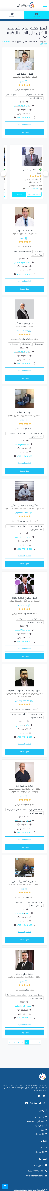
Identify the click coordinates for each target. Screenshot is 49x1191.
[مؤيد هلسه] (24, 398)
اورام (22, 888)
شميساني (20, 725)
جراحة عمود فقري (22, 512)
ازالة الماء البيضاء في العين (22, 251)
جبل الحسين (19, 913)
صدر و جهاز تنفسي (22, 700)
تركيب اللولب (26, 344)
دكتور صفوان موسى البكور (24, 505)
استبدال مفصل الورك (36, 433)
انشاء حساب (39, 1134)
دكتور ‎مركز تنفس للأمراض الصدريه (24, 690)
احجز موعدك (24, 132)
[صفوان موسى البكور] (24, 491)
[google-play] (39, 1096)
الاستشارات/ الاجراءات (35, 1121)
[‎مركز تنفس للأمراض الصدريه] (24, 676)
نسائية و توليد (22, 330)
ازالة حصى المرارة (36, 905)
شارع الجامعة (20, 630)
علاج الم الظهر (11, 94)
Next (3, 173)
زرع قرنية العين (37, 254)
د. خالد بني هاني (33, 169)
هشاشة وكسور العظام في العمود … (31, 94)
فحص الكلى (21, 618)
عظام (22, 81)
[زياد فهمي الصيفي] (24, 867)
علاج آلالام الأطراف (36, 98)
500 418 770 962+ (24, 117)
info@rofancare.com (34, 1176)
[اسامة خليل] (24, 59)
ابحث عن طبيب (38, 1117)
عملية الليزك (39, 251)
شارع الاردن (19, 444)
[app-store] (44, 1096)
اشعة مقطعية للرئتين (18, 714)
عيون (22, 238)
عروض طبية (39, 1125)
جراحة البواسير (20, 902)
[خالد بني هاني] (29, 156)
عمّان (28, 105)
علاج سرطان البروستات (35, 618)
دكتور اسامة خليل (24, 74)
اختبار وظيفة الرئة (36, 717)
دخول (42, 1130)
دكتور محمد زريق (24, 230)
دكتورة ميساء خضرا (24, 323)
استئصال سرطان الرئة (36, 714)
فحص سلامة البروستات (34, 622)
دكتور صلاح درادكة (24, 974)
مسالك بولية (22, 605)
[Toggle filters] (5, 1186)
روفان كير (22, 5)
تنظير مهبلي (38, 344)
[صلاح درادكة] (24, 959)
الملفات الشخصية (24, 124)
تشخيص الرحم (14, 344)
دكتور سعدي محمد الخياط (24, 598)
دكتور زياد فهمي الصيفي (24, 881)
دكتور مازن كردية (24, 786)
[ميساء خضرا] (24, 309)
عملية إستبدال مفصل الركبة (16, 433)
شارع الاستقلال (19, 537)
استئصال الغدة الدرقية (35, 902)
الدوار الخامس (19, 105)
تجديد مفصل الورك (36, 436)
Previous (45, 173)
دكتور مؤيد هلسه (24, 412)
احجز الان (22, 194)
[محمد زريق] (24, 216)
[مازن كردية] (24, 771)
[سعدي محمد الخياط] (24, 583)
